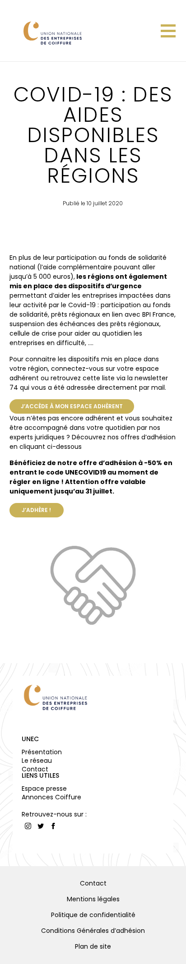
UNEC (30, 738)
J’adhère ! (36, 510)
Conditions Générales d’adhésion (93, 930)
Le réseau (37, 760)
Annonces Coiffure (51, 797)
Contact (35, 769)
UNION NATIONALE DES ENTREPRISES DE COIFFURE (52, 33)
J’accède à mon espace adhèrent (72, 406)
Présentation (42, 751)
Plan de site (93, 946)
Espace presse (44, 788)
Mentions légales (93, 899)
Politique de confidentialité (93, 914)
